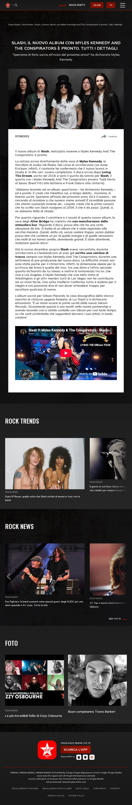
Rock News (27, 24)
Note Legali (82, 788)
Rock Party (77, 5)
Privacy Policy (56, 795)
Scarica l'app (75, 750)
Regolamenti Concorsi (25, 788)
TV (110, 5)
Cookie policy (76, 795)
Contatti (115, 788)
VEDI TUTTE (115, 619)
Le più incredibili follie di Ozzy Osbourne (33, 716)
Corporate (99, 788)
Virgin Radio (14, 24)
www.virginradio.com (74, 782)
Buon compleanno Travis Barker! (91, 712)
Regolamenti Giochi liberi (57, 788)
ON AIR (97, 5)
